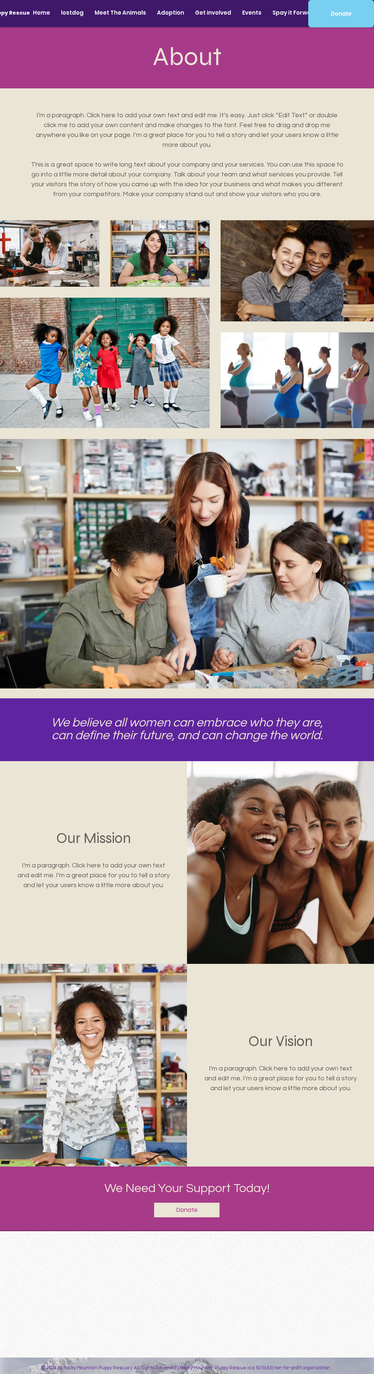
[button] (120, 12)
